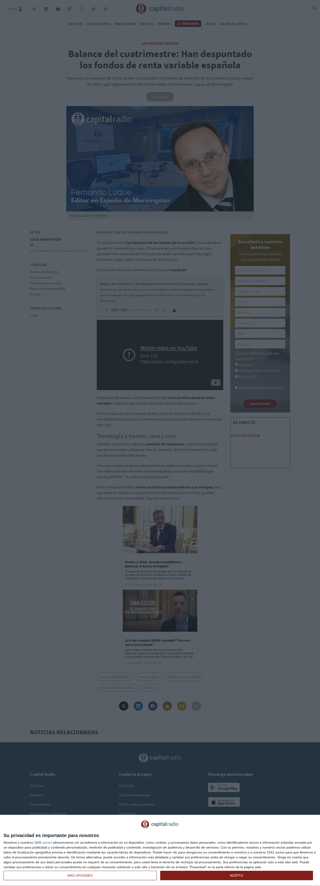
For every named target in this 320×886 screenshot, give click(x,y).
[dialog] (160, 850)
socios (47, 842)
